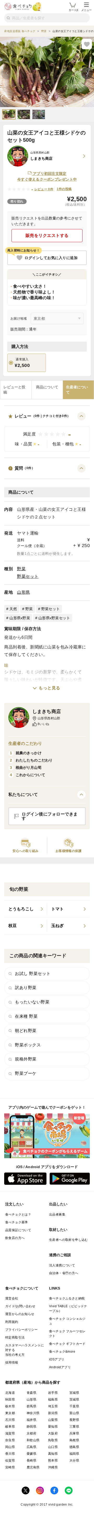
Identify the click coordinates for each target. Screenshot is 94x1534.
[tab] (15, 390)
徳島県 (74, 1447)
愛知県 (53, 1426)
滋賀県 (10, 1433)
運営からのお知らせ (19, 1314)
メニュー (86, 10)
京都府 (31, 1433)
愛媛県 (31, 1454)
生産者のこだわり (25, 743)
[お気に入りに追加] (86, 44)
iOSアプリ (56, 1359)
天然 (13, 609)
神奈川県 (33, 1413)
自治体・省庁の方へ (63, 1273)
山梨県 (53, 1420)
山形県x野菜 (19, 618)
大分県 (74, 1460)
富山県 (74, 1413)
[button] (47, 432)
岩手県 (53, 1393)
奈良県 (10, 1440)
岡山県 (10, 1447)
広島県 (31, 1447)
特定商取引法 (15, 1337)
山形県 (23, 592)
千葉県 (74, 1406)
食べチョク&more (62, 1351)
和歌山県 (33, 1440)
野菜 (21, 569)
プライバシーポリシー (21, 1329)
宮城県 (74, 1393)
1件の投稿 (64, 189)
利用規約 (11, 1322)
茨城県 (74, 1399)
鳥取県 (53, 1440)
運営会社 (11, 1298)
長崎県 (31, 1460)
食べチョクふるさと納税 (67, 1298)
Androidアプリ (60, 1367)
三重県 (74, 1426)
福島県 (53, 1399)
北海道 (10, 1393)
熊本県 (53, 1460)
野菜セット (28, 576)
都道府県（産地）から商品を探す (33, 1382)
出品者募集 (57, 1214)
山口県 (53, 1447)
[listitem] (25, 909)
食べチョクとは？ (18, 1214)
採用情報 (11, 1362)
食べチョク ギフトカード (67, 1344)
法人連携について (62, 1265)
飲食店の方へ (15, 1238)
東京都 (10, 1413)
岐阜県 (10, 1426)
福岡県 (74, 1454)
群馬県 (31, 1406)
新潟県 (53, 1413)
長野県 (74, 1420)
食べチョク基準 (16, 1222)
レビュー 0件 (44, 189)
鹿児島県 (33, 1467)
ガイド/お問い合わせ (20, 1306)
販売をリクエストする (47, 235)
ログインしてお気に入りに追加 (51, 258)
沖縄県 (53, 1467)
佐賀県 (10, 1460)
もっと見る (49, 688)
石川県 (10, 1420)
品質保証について (18, 1230)
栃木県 (10, 1406)
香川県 (10, 1454)
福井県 (31, 1420)
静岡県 (31, 1426)
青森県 (31, 1393)
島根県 (74, 1440)
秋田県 (10, 1399)
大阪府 (53, 1433)
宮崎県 (10, 1467)
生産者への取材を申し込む (68, 1240)
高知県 (53, 1454)
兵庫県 (74, 1433)
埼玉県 (53, 1406)
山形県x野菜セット (54, 618)
